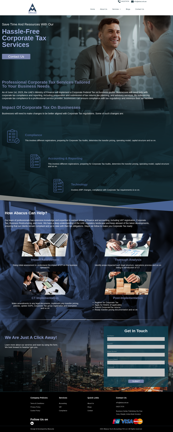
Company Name (112, 359)
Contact (90, 411)
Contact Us (139, 9)
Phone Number (112, 351)
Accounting (63, 403)
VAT (60, 407)
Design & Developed (37, 429)
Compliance (63, 411)
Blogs (128, 9)
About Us (103, 9)
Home (92, 9)
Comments (110, 367)
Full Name (111, 336)
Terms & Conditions (37, 403)
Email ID (110, 343)
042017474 (125, 1)
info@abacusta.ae (140, 1)
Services (115, 9)
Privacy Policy (35, 407)
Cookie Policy (35, 411)
